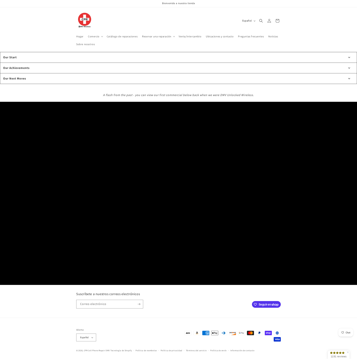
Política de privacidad (171, 350)
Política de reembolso (146, 350)
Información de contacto (242, 350)
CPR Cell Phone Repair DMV (97, 350)
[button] (95, 36)
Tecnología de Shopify (121, 350)
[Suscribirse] (139, 304)
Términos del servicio (196, 350)
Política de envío (218, 350)
